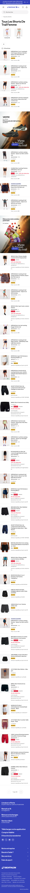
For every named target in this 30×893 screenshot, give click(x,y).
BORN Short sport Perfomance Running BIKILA (19, 489)
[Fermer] (27, 2)
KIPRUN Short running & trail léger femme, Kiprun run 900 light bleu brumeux (19, 476)
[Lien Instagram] (13, 840)
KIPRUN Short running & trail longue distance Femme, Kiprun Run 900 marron (20, 275)
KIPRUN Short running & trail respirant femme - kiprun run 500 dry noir (19, 67)
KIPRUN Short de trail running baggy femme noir (19, 326)
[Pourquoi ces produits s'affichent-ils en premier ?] (2, 48)
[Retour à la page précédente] (9, 792)
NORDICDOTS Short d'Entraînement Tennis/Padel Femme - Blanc (19, 707)
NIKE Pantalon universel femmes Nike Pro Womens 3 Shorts (20, 753)
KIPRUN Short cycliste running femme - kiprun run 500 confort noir (19, 153)
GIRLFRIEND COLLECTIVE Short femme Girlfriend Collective (19, 655)
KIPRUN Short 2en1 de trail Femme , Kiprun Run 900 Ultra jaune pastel (19, 422)
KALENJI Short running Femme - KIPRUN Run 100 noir (19, 169)
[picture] (5, 56)
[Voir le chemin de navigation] (2, 16)
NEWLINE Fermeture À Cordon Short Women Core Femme (19, 637)
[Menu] (3, 7)
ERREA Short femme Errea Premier (18, 684)
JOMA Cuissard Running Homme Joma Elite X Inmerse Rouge (20, 735)
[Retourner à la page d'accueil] (13, 7)
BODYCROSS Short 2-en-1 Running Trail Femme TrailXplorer (18, 576)
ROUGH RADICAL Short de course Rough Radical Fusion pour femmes (19, 453)
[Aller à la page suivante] (21, 792)
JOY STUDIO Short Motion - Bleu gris (19, 670)
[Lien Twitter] (6, 840)
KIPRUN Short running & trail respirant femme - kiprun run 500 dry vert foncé (19, 202)
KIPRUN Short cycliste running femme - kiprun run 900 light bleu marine (19, 438)
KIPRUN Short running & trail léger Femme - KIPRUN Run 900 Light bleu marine (19, 341)
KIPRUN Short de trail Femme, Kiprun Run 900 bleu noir (19, 186)
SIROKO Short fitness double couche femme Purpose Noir (19, 257)
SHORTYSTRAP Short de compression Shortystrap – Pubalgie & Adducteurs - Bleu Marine (19, 527)
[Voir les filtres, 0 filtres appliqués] (4, 44)
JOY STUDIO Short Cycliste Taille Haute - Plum (20, 720)
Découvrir (15, 144)
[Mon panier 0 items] (26, 7)
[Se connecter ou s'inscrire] (23, 7)
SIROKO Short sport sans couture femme (20, 306)
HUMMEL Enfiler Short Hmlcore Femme (19, 767)
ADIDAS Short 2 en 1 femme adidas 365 (18, 605)
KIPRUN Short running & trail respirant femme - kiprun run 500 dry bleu (19, 291)
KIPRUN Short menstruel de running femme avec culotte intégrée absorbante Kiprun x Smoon (19, 373)
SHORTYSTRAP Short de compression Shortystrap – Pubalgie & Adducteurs (18, 388)
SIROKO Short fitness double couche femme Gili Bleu (19, 558)
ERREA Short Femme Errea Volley (20, 402)
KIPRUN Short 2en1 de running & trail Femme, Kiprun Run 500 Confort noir (19, 99)
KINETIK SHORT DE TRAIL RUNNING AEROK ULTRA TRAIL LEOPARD (19, 591)
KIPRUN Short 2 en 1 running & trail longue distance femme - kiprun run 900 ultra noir (19, 53)
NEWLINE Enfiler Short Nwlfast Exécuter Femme (19, 507)
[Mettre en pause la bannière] (25, 2)
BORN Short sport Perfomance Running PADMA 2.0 (19, 356)
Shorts (18, 37)
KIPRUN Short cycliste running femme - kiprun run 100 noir (19, 82)
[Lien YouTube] (9, 840)
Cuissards (7, 37)
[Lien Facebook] (3, 840)
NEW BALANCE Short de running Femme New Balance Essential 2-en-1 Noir (20, 544)
